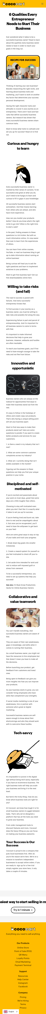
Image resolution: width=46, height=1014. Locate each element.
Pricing (23, 997)
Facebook (23, 987)
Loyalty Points (23, 958)
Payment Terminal (23, 965)
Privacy (23, 1008)
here (30, 278)
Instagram (23, 983)
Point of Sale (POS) (23, 951)
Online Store (23, 948)
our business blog (27, 252)
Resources (23, 976)
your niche (19, 475)
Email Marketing (23, 962)
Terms (23, 1004)
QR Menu (23, 955)
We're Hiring (23, 1001)
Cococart (9, 851)
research (19, 118)
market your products (25, 218)
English (11, 1012)
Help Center (23, 980)
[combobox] (10, 1011)
